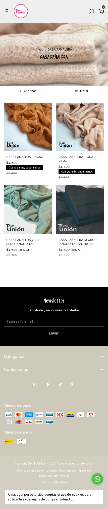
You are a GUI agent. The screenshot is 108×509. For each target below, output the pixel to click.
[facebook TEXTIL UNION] (48, 385)
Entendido (67, 499)
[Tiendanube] (54, 482)
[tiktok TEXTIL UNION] (60, 385)
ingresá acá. (84, 470)
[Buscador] (91, 12)
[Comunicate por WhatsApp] (97, 479)
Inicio (40, 49)
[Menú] (8, 12)
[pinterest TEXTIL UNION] (73, 385)
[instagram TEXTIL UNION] (35, 385)
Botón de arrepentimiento (54, 475)
